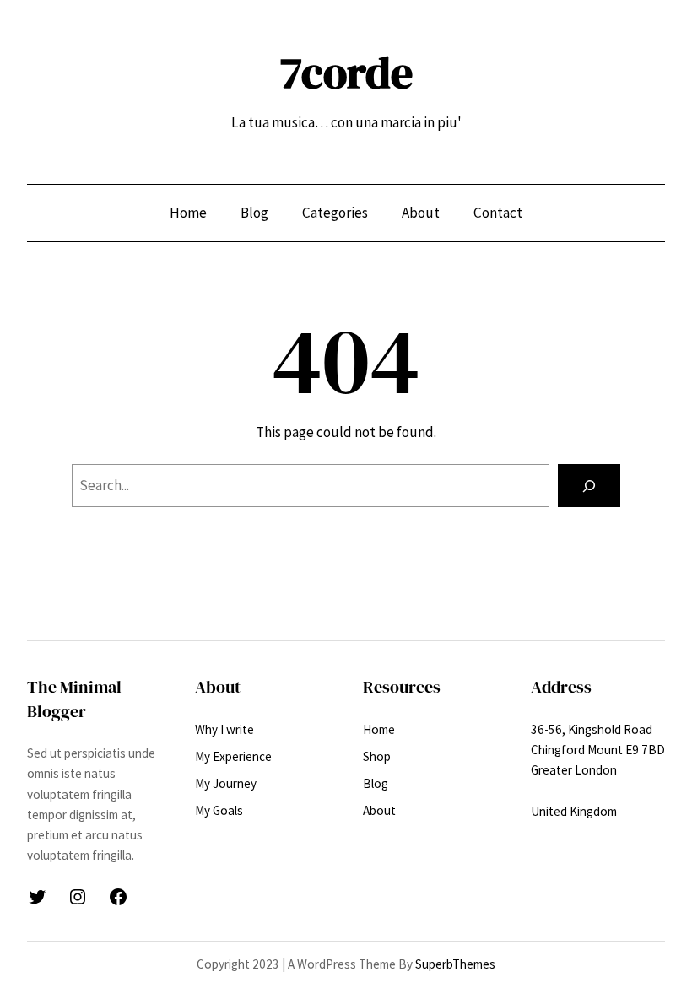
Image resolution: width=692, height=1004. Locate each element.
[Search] (589, 485)
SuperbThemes (455, 964)
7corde (346, 72)
